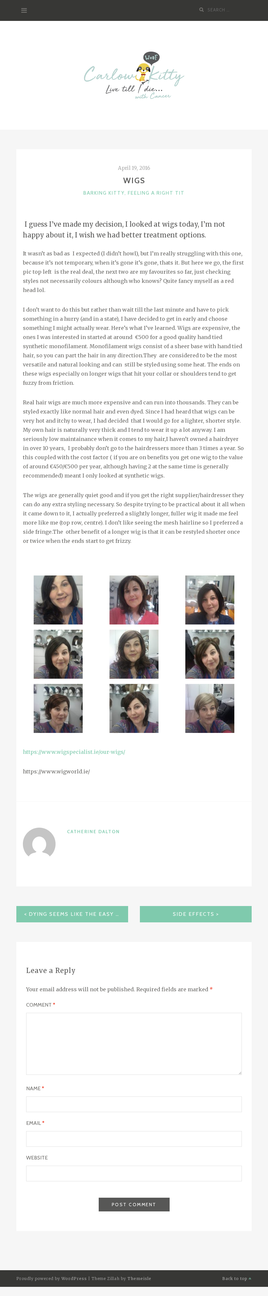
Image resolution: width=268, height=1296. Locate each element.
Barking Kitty (104, 193)
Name (35, 1088)
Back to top (235, 1278)
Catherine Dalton (93, 831)
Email (35, 1123)
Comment (40, 1005)
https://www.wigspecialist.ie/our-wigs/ (74, 752)
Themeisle (139, 1278)
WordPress (74, 1278)
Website (37, 1158)
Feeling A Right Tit (156, 193)
